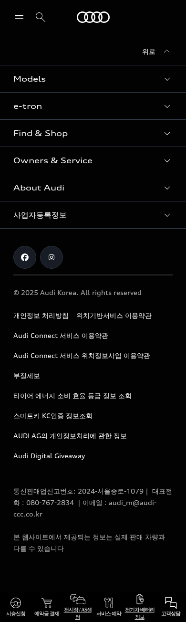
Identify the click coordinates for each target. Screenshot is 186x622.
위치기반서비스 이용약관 (114, 315)
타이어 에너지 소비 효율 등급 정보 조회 (72, 395)
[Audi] (93, 17)
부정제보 (26, 375)
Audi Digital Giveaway (49, 456)
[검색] (40, 17)
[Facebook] (24, 257)
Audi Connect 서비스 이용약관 (60, 335)
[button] (93, 79)
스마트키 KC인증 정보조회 (53, 415)
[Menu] (21, 17)
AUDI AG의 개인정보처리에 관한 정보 (70, 436)
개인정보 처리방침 (41, 315)
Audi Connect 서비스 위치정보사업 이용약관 (81, 355)
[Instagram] (51, 257)
